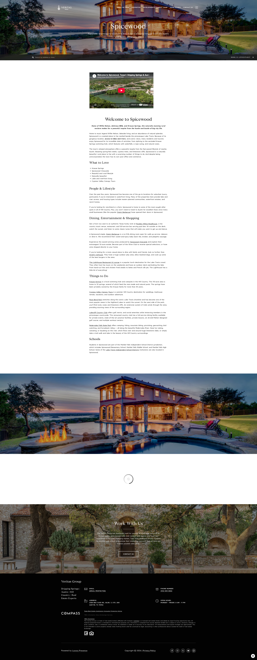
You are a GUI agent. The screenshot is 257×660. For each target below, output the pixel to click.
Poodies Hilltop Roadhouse (146, 224)
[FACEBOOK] (172, 651)
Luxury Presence (79, 651)
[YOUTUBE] (188, 651)
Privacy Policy (149, 651)
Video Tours (162, 7)
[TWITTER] (183, 651)
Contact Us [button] (128, 554)
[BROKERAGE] (194, 651)
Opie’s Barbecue (123, 212)
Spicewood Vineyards (138, 242)
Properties (136, 7)
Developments (149, 7)
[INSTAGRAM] (177, 651)
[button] (242, 57)
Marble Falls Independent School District (137, 345)
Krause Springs (95, 282)
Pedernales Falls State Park (100, 325)
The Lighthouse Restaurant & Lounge (104, 262)
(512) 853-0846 (166, 591)
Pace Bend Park (95, 300)
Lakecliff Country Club (98, 313)
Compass (136, 621)
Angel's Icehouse (96, 255)
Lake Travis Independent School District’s (122, 350)
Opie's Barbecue (112, 234)
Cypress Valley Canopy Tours (101, 292)
